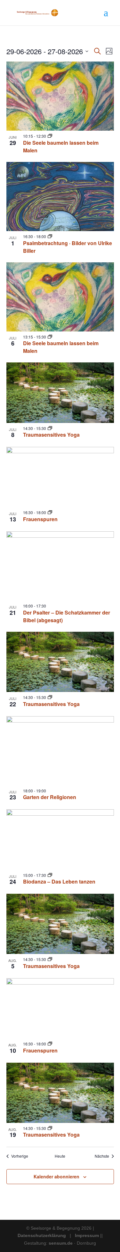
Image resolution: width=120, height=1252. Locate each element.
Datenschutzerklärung (42, 1235)
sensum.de (61, 1243)
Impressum (87, 1235)
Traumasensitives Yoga (51, 434)
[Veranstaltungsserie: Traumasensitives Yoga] (50, 428)
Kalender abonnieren (56, 1176)
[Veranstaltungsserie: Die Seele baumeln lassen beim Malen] (50, 136)
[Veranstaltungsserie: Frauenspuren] (50, 512)
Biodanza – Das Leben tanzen (59, 881)
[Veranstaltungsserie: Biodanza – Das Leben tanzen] (50, 875)
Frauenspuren (40, 519)
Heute (60, 1156)
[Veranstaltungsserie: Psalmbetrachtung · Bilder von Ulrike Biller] (50, 236)
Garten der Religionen (49, 797)
